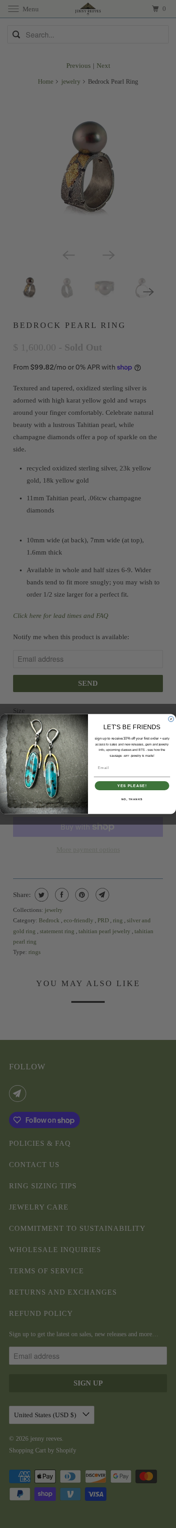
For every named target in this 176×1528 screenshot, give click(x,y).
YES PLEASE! (132, 786)
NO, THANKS (132, 799)
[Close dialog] (171, 718)
